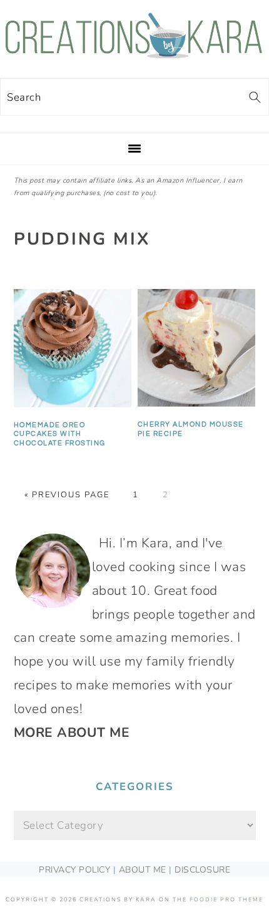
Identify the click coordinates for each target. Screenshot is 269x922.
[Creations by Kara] (134, 52)
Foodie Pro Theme (226, 899)
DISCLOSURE (202, 870)
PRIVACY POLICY (74, 870)
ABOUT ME (142, 870)
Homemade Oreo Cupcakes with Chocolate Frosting (60, 434)
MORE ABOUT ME (72, 732)
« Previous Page (66, 494)
